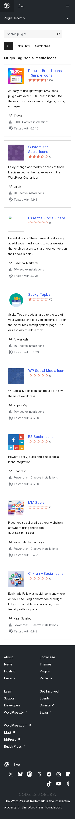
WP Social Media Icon (46, 371)
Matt (9, 732)
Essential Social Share (46, 218)
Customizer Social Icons (38, 149)
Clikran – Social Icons (46, 573)
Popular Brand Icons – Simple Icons (45, 73)
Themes (45, 664)
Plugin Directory (14, 18)
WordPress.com (17, 725)
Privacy (9, 678)
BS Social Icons (41, 437)
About (8, 657)
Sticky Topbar (40, 294)
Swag (46, 712)
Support (10, 698)
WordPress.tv (16, 712)
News (8, 664)
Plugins (45, 671)
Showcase (47, 657)
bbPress (12, 739)
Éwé (16, 764)
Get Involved (49, 691)
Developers (12, 705)
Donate (47, 705)
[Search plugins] (58, 34)
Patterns (46, 678)
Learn (8, 691)
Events (45, 698)
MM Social (36, 502)
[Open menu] (68, 6)
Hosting (9, 671)
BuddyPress (15, 746)
